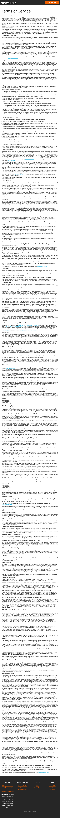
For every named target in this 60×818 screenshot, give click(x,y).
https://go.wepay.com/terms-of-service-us (28, 325)
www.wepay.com (6, 330)
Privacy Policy (14, 530)
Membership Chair (22, 786)
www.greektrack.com (11, 368)
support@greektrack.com (7, 791)
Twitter (37, 786)
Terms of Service (52, 784)
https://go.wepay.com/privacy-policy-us (13, 326)
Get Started (52, 2)
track (12, 2)
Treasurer (22, 787)
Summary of (12, 160)
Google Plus (37, 787)
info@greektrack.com (13, 58)
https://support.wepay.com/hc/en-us (29, 330)
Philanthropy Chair (22, 789)
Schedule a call (8, 787)
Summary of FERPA (29, 159)
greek (5, 2)
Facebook (37, 784)
